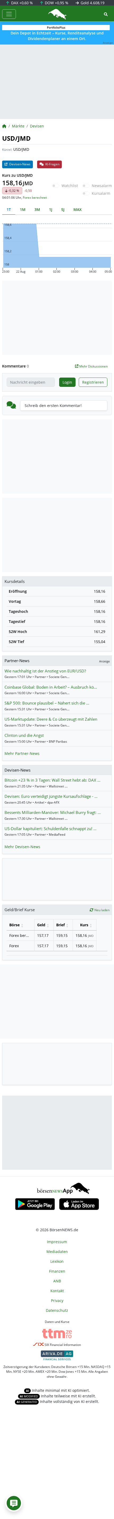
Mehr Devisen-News (22, 846)
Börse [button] (14, 924)
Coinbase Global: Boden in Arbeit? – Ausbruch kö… (51, 687)
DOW (56, 2)
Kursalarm (101, 193)
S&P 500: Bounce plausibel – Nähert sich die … (47, 703)
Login (67, 382)
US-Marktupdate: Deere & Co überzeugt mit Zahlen (51, 719)
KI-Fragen (52, 164)
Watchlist (70, 185)
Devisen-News (19, 164)
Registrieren (93, 382)
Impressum (57, 1241)
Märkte (18, 126)
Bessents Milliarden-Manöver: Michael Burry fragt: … (53, 812)
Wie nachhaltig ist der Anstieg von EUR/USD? (45, 671)
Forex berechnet (35, 197)
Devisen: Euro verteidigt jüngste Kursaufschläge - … (51, 796)
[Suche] (106, 14)
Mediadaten (57, 1251)
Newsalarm (102, 185)
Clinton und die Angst (24, 735)
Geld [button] (41, 924)
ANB (57, 1280)
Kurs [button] (84, 924)
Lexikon (57, 1261)
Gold (92, 2)
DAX (21, 2)
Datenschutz (57, 1310)
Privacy (57, 1300)
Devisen (37, 126)
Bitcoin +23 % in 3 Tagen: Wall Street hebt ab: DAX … (52, 780)
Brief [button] (60, 924)
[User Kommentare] (13, 1503)
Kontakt (57, 1290)
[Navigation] (9, 14)
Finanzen (57, 1271)
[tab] (8, 209)
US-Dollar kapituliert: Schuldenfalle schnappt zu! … (51, 828)
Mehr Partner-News (22, 753)
